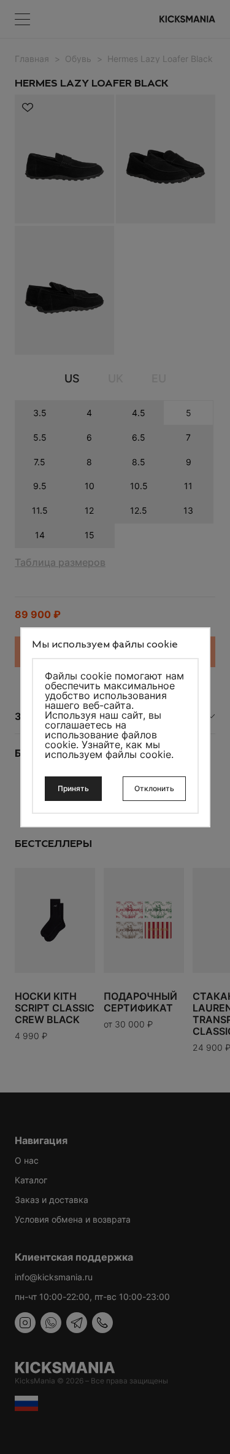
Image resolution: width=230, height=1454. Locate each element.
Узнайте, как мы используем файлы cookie (108, 749)
